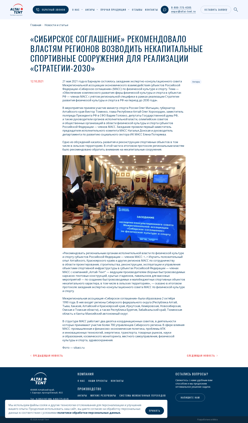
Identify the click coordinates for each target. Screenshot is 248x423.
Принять (154, 410)
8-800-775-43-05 (61, 398)
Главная (35, 25)
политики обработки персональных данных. (89, 413)
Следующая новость (201, 355)
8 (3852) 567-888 (44, 398)
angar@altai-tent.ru (183, 11)
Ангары (196, 81)
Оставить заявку (215, 9)
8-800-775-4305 (181, 7)
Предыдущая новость (48, 355)
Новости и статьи (56, 25)
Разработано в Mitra (207, 419)
